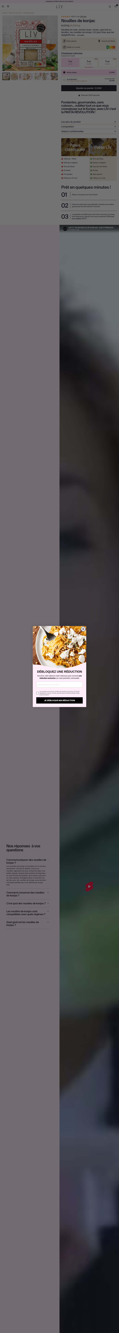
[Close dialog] (83, 629)
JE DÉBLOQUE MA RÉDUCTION (59, 700)
